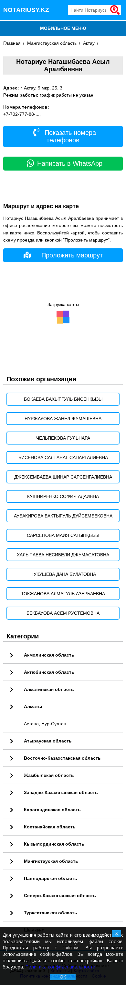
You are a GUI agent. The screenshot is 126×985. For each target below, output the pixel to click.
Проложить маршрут (72, 255)
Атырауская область (48, 740)
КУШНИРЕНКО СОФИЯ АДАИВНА (63, 496)
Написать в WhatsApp (69, 163)
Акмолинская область (49, 655)
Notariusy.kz (26, 9)
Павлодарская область (50, 878)
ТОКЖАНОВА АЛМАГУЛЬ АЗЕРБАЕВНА (63, 593)
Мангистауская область (52, 43)
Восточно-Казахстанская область (62, 758)
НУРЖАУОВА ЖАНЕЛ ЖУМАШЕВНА (63, 418)
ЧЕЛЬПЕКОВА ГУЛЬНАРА (63, 438)
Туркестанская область (50, 912)
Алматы (33, 706)
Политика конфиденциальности (60, 967)
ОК (63, 976)
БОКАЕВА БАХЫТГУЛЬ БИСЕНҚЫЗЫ (63, 399)
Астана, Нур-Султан (45, 723)
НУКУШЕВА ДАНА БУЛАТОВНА (63, 574)
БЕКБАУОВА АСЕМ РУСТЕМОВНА (63, 613)
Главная (12, 43)
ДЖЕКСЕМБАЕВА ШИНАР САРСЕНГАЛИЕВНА (63, 477)
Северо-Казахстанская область (60, 895)
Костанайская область (50, 826)
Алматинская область (49, 689)
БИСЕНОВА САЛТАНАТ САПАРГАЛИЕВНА (63, 457)
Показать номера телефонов (69, 136)
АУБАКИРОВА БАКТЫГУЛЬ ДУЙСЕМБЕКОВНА (63, 515)
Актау (89, 43)
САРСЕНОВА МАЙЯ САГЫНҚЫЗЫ (63, 535)
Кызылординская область (54, 844)
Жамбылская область (49, 775)
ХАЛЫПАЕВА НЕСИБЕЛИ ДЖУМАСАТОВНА (63, 554)
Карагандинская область (52, 809)
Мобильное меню (63, 28)
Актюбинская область (49, 672)
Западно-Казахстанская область (61, 792)
